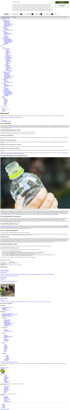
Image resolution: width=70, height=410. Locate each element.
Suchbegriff (2, 17)
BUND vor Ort (6, 34)
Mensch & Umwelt (7, 48)
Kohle (7, 53)
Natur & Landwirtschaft (7, 57)
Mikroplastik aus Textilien (6, 315)
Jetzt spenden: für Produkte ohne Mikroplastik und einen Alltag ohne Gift (11, 117)
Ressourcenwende (9, 55)
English (3, 44)
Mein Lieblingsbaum (7, 20)
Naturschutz (8, 63)
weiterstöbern (7, 367)
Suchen (14, 17)
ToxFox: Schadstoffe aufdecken (9, 323)
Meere (7, 62)
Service (3, 97)
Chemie (7, 50)
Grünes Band (6, 387)
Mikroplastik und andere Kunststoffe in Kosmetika (9, 314)
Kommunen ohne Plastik (6, 309)
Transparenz (6, 339)
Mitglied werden (6, 22)
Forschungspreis (6, 36)
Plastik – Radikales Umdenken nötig (7, 313)
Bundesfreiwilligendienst (8, 25)
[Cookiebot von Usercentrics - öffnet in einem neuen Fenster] (6, 14)
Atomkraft (7, 49)
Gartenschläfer (6, 400)
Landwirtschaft (8, 59)
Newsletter (5, 101)
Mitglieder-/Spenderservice (8, 33)
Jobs (5, 35)
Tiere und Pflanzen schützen (8, 331)
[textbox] (8, 17)
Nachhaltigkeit (6, 378)
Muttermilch (24, 226)
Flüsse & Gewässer (7, 386)
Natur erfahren (6, 29)
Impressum (51, 10)
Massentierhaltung (9, 61)
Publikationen (6, 347)
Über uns (3, 30)
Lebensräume (8, 60)
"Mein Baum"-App (7, 21)
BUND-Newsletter (7, 23)
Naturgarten (8, 65)
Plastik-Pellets (4, 308)
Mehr (56, 14)
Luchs (7, 69)
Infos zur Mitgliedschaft (7, 41)
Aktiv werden (4, 120)
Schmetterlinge (8, 66)
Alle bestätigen (62, 2)
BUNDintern (6, 26)
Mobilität (7, 54)
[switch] (32, 14)
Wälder (5, 392)
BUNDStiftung (6, 42)
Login (5, 104)
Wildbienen (8, 67)
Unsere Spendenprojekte (8, 39)
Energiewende (8, 51)
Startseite (3, 108)
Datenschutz (6, 37)
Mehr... (65, 363)
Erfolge (5, 31)
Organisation (6, 32)
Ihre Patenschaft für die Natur (8, 40)
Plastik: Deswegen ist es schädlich (7, 307)
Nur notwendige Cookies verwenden (62, 5)
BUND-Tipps (4, 27)
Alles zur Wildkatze (9, 68)
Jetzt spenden (6, 360)
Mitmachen (4, 19)
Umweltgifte (8, 56)
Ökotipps (5, 28)
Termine (5, 346)
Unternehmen (6, 43)
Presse (5, 98)
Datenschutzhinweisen (41, 10)
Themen (3, 47)
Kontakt (5, 103)
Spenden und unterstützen (6, 38)
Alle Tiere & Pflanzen (7, 401)
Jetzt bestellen (2, 367)
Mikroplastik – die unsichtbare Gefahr (8, 316)
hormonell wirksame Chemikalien (53, 214)
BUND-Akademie (7, 24)
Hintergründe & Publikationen (6, 121)
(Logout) (5, 105)
